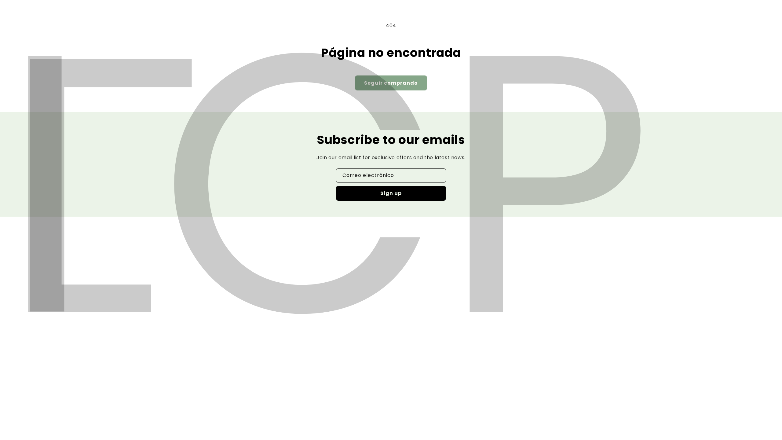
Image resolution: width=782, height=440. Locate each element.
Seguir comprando (391, 82)
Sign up (391, 193)
